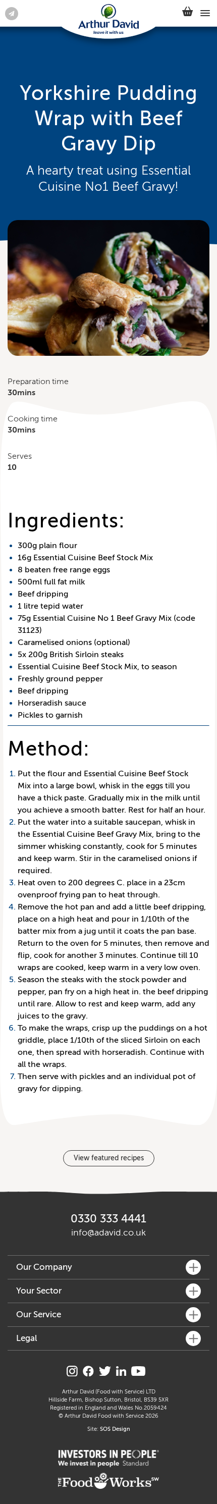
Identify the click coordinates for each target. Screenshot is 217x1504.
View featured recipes (109, 1158)
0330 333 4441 (108, 1218)
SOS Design (115, 1429)
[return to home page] (108, 19)
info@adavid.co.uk (108, 1233)
